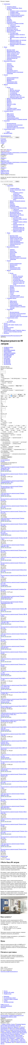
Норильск (12, 1034)
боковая (4, 446)
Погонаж (9, 59)
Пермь (20, 1035)
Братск (18, 1025)
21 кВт (10, 431)
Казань (17, 1028)
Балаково (18, 1024)
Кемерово (22, 1028)
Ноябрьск (17, 1034)
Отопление (7, 120)
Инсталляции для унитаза (14, 30)
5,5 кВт (12, 428)
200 (10, 397)
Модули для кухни (15, 90)
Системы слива (14, 33)
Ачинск (13, 1024)
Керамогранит (10, 79)
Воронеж (16, 1027)
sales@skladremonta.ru (6, 1006)
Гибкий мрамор (11, 116)
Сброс (2, 1021)
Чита (13, 1042)
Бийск (6, 1025)
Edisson (4, 385)
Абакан (4, 1024)
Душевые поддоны (15, 13)
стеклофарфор (4, 451)
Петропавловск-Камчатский (8, 1036)
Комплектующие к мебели (14, 109)
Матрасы (9, 102)
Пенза (17, 1035)
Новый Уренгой (5, 1034)
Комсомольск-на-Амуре (7, 1029)
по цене (3, 461)
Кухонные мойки (11, 22)
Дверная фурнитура (12, 58)
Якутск (2, 1043)
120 (1, 397)
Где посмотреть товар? (10, 330)
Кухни (11, 88)
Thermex (4, 387)
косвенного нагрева (7, 390)
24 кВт (16, 431)
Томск (12, 1039)
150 (6, 397)
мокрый (4, 422)
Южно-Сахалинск (21, 1042)
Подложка (9, 69)
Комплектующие (11, 31)
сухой (10, 422)
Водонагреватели (11, 27)
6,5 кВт (23, 428)
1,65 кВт (11, 425)
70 (9, 396)
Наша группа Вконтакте (7, 973)
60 (6, 396)
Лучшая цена (5, 378)
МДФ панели (10, 115)
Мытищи (23, 1031)
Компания (6, 996)
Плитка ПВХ (10, 66)
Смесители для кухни (15, 95)
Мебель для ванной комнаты (14, 16)
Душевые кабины (11, 6)
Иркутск (9, 149)
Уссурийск (3, 1041)
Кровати (9, 101)
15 (15, 394)
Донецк (22, 1027)
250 (18, 397)
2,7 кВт (22, 431)
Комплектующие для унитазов (18, 40)
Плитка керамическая (12, 77)
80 (14, 396)
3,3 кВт (14, 427)
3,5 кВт (20, 427)
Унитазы (9, 19)
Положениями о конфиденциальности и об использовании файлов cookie (12, 1016)
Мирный (14, 1031)
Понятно (3, 1018)
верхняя (11, 446)
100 (21, 396)
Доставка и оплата (9, 327)
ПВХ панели (10, 113)
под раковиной (6, 443)
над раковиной (6, 442)
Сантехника (7, 4)
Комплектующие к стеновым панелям (17, 119)
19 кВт (4, 431)
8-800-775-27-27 (5, 172)
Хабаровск (13, 1041)
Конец (8, 859)
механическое (6, 454)
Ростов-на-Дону (5, 1038)
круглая (13, 434)
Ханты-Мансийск (21, 1041)
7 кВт (2, 430)
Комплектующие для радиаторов (15, 127)
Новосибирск (23, 1032)
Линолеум (9, 65)
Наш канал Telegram (6, 975)
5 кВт (6, 428)
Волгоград (10, 1027)
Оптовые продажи (17, 331)
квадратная (5, 434)
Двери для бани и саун (13, 54)
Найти (17, 137)
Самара (18, 1038)
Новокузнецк (15, 1032)
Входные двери (11, 49)
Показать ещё (4, 856)
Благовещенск (12, 1025)
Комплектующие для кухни (17, 97)
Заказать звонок (5, 173)
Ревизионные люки (12, 81)
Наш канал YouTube (6, 974)
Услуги (5, 323)
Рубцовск (11, 1038)
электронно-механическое (19, 454)
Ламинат (9, 63)
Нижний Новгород (7, 1032)
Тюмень (16, 1039)
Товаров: (3, 158)
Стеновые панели (8, 111)
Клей (8, 131)
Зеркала (9, 105)
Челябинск (8, 1042)
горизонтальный (16, 437)
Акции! (6, 326)
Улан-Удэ (22, 1039)
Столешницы (13, 93)
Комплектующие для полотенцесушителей (15, 42)
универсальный (5, 439)
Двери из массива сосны (13, 52)
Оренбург (3, 1035)
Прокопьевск (19, 1036)
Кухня (8, 87)
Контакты (6, 333)
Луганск (8, 1031)
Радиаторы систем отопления (14, 125)
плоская (19, 434)
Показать (8, 1021)
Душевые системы (15, 26)
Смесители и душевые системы (15, 23)
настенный (24, 442)
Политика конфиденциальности (9, 971)
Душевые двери (14, 12)
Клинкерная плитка (12, 83)
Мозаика (9, 80)
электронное (5, 455)
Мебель (6, 84)
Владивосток (4, 1027)
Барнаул (23, 1024)
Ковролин (9, 68)
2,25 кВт (3, 427)
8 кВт (7, 430)
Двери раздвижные (12, 55)
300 (14, 397)
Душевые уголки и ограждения (18, 11)
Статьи (10, 331)
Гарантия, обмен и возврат (11, 999)
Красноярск (23, 1029)
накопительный (19, 390)
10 (11, 394)
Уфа (8, 1041)
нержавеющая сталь (19, 449)
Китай (4, 382)
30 (20, 394)
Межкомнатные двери (13, 51)
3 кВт (8, 427)
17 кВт (24, 430)
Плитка (6, 74)
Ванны (8, 17)
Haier (19, 385)
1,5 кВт (4, 425)
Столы (8, 106)
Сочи (7, 1039)
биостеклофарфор (7, 449)
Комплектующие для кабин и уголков (18, 230)
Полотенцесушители (12, 29)
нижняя (17, 446)
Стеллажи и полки (12, 108)
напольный (16, 442)
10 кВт (19, 430)
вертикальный (6, 437)
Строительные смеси (9, 129)
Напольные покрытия (9, 61)
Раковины (9, 20)
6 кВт (17, 428)
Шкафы (9, 100)
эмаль (11, 451)
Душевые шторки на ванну (17, 15)
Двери (5, 47)
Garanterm (11, 385)
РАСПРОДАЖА (8, 133)
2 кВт (23, 425)
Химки (2, 1042)
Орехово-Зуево (10, 1035)
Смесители (13, 24)
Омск (23, 1034)
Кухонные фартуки (15, 94)
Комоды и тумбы (11, 104)
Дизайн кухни (18, 324)
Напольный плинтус (12, 70)
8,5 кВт (13, 430)
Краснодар (16, 1029)
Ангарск (8, 1024)
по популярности (5, 460)
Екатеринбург (4, 1028)
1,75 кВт (17, 425)
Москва (19, 1031)
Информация (7, 328)
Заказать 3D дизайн (9, 324)
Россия (10, 382)
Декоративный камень (13, 118)
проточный (4, 391)
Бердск (2, 1025)
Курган (2, 1031)
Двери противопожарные (13, 56)
